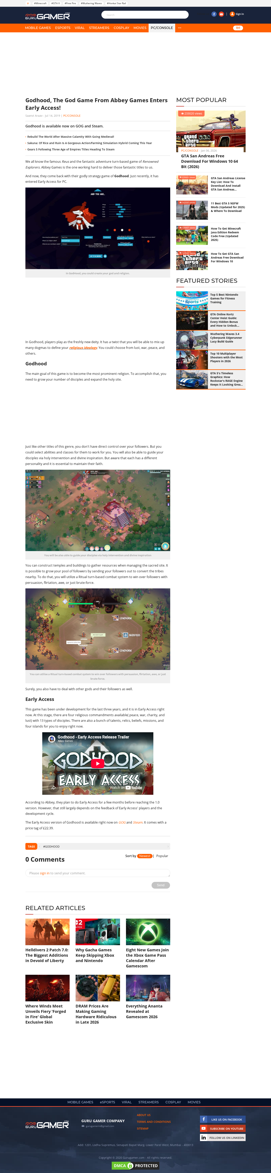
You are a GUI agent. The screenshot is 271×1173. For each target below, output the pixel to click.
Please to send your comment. (57, 873)
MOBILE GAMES (38, 28)
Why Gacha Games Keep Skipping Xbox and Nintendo (95, 955)
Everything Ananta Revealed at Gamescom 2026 (144, 1011)
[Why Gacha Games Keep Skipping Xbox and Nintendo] (98, 932)
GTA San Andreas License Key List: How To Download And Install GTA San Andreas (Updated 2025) (228, 183)
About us (144, 1115)
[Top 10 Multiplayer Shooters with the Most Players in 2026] (192, 359)
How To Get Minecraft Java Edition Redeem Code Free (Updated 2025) (226, 234)
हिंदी (238, 28)
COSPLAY (121, 28)
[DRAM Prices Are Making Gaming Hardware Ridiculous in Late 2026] (98, 988)
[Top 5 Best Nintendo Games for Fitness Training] (192, 300)
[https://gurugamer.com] (47, 1124)
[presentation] (39, 846)
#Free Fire (70, 3)
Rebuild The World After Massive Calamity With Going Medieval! (70, 137)
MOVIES (140, 28)
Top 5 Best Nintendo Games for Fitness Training (224, 298)
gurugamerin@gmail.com (100, 1126)
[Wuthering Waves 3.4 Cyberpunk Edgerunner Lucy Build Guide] (192, 340)
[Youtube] (221, 14)
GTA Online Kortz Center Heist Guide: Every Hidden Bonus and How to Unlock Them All (224, 319)
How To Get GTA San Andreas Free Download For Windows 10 (227, 257)
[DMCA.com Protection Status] (135, 1169)
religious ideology (83, 347)
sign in (45, 873)
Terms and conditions (154, 1122)
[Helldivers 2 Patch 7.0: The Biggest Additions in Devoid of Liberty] (47, 932)
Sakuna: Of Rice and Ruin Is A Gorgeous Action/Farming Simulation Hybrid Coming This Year (89, 143)
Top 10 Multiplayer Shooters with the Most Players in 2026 (226, 357)
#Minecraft (40, 3)
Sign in (240, 14)
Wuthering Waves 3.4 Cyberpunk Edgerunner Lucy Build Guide (226, 337)
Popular (162, 856)
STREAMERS (99, 28)
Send (160, 885)
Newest (144, 856)
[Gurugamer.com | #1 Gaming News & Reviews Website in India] (48, 16)
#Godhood (51, 846)
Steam (137, 822)
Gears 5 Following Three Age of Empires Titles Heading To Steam (70, 149)
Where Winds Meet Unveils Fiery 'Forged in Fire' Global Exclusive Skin (45, 1014)
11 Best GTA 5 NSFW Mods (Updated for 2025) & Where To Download (228, 207)
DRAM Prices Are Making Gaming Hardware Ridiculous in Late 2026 (96, 1014)
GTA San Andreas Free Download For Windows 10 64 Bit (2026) (209, 161)
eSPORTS (62, 28)
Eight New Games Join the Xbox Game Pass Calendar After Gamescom (147, 958)
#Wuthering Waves (91, 3)
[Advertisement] (97, 64)
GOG (122, 822)
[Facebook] (214, 14)
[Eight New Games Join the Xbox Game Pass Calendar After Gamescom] (148, 932)
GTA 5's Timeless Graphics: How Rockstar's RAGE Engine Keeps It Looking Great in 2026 (226, 378)
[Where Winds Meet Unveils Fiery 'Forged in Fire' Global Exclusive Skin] (47, 988)
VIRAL (80, 28)
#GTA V (55, 3)
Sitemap (143, 1128)
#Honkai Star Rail (116, 3)
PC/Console (162, 28)
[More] (179, 28)
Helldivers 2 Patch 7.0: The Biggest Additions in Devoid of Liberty (46, 955)
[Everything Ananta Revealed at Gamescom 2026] (148, 988)
